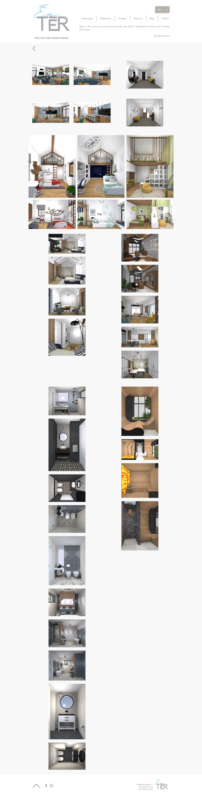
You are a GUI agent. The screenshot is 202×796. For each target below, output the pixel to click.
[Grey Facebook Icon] (46, 785)
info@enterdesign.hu (144, 784)
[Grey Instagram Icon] (51, 785)
